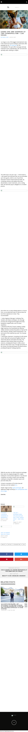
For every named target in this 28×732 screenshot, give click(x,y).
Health (3, 544)
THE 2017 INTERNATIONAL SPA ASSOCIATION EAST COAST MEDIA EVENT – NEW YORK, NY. (18, 516)
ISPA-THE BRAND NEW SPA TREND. (5, 533)
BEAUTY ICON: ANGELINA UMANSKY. (14, 576)
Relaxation (17, 544)
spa (24, 544)
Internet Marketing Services (7, 731)
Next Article (14, 573)
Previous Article (14, 568)
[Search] (26, 2)
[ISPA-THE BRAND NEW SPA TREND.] (6, 529)
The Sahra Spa (13, 45)
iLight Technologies (17, 487)
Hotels (10, 544)
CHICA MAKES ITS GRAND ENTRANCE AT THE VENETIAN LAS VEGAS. (14, 570)
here (16, 485)
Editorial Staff (4, 37)
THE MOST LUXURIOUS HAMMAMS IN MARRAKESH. (4, 515)
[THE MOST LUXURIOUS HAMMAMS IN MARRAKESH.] (6, 509)
